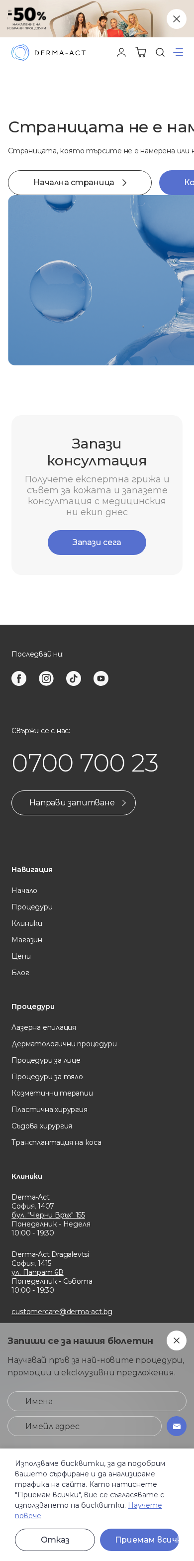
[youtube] (101, 678)
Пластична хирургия (49, 1109)
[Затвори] (177, 19)
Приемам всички (147, 1540)
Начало (24, 890)
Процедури (31, 906)
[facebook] (18, 678)
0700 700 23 (84, 763)
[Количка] (141, 52)
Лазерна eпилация (43, 1027)
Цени (20, 956)
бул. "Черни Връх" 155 (48, 1215)
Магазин (26, 939)
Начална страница (73, 182)
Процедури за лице (45, 1060)
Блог (20, 972)
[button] (178, 52)
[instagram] (46, 678)
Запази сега (97, 542)
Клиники (26, 923)
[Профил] (121, 52)
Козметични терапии (52, 1093)
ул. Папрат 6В (37, 1272)
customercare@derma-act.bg (61, 1311)
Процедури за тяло (47, 1076)
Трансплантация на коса (56, 1142)
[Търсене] (160, 52)
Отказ (55, 1540)
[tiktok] (73, 678)
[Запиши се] (177, 1426)
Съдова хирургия (41, 1125)
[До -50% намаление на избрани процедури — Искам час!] (97, 18)
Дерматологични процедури (63, 1043)
